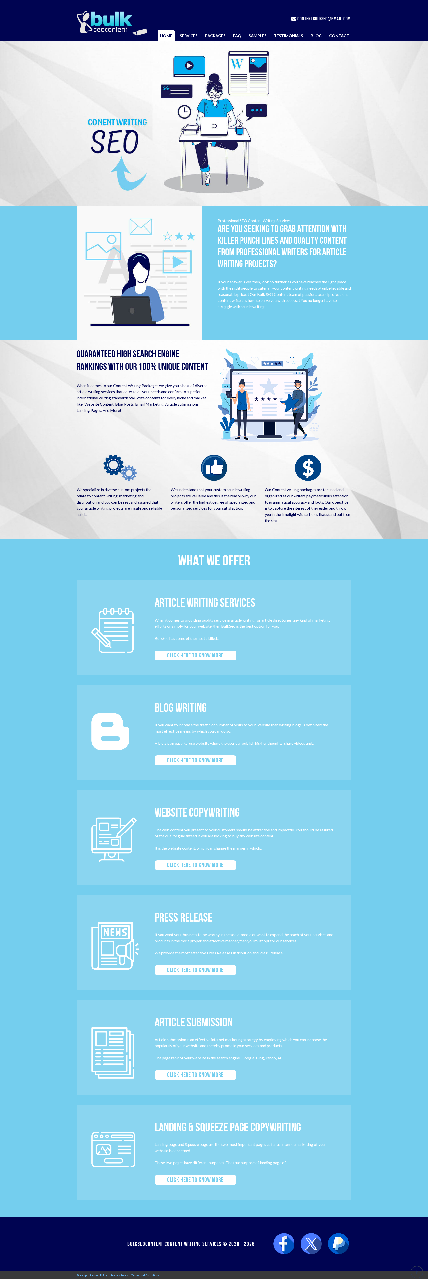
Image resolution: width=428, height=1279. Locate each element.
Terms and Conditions (145, 1275)
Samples (258, 35)
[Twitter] (311, 1244)
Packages (215, 35)
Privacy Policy (119, 1275)
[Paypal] (338, 1244)
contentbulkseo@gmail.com (323, 18)
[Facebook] (284, 1244)
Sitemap (82, 1275)
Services (189, 35)
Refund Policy (98, 1275)
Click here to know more (195, 655)
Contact (339, 35)
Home (166, 35)
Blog (316, 35)
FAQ (237, 35)
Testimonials (288, 35)
